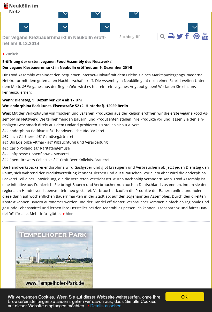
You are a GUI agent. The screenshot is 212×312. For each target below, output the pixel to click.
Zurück (12, 53)
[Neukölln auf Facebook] (189, 38)
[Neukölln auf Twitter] (180, 38)
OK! (185, 296)
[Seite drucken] (172, 38)
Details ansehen (105, 305)
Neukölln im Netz (23, 6)
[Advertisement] (157, 258)
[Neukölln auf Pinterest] (197, 38)
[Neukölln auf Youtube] (206, 38)
